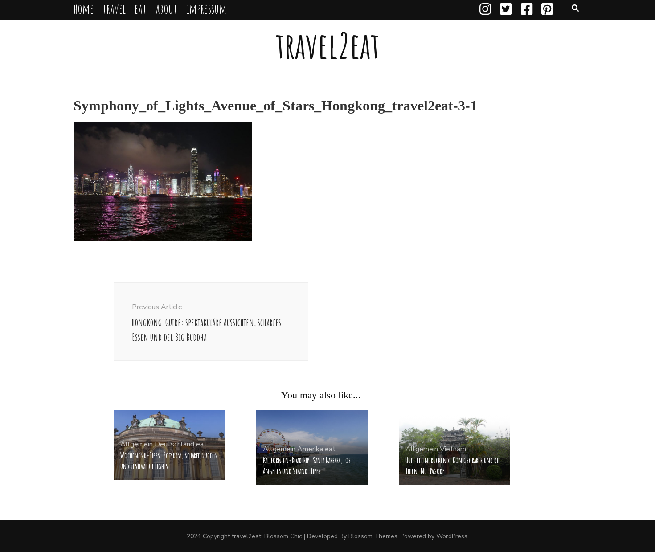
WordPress (451, 536)
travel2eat (327, 45)
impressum (206, 8)
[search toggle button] (575, 8)
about (166, 8)
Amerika (310, 449)
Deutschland (174, 444)
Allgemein (136, 444)
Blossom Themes (372, 536)
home (84, 8)
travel (114, 8)
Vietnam (453, 449)
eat (141, 8)
